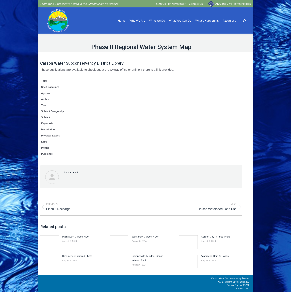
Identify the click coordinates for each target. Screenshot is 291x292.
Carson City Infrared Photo (215, 236)
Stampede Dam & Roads (215, 256)
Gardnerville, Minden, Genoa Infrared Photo (147, 258)
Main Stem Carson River (75, 236)
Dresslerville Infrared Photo (77, 256)
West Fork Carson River (145, 236)
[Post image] (49, 242)
